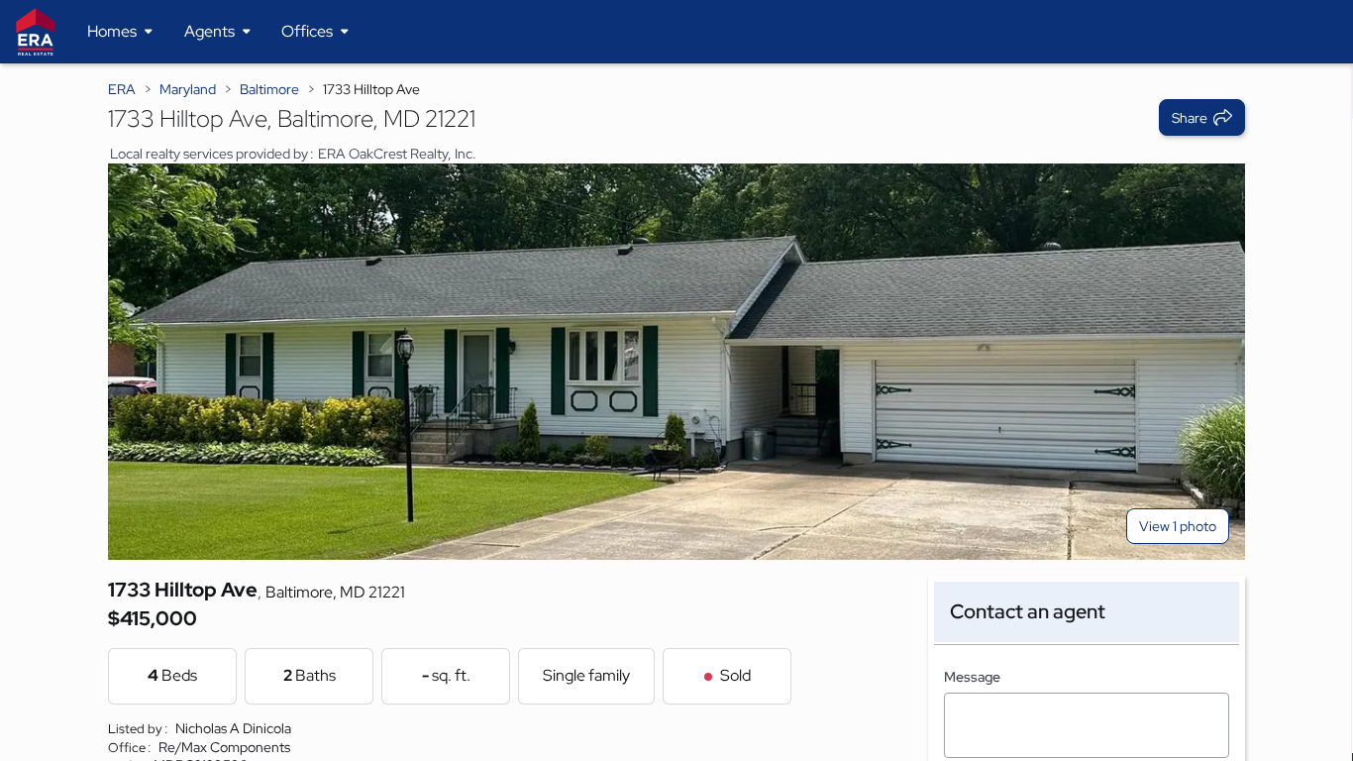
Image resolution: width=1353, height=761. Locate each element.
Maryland (187, 89)
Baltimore (269, 89)
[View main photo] (676, 361)
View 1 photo (1177, 526)
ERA (122, 89)
